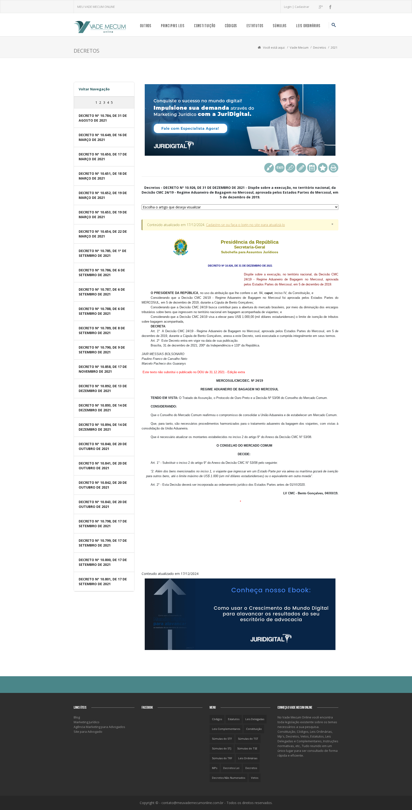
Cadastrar (302, 7)
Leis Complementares (226, 729)
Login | (289, 7)
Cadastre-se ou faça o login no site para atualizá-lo (245, 224)
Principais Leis (173, 25)
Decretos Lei (231, 768)
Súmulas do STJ (221, 748)
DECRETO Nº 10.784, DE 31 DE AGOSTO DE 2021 (103, 118)
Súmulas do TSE (247, 748)
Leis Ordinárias (308, 25)
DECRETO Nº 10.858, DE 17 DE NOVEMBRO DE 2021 (103, 369)
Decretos (319, 47)
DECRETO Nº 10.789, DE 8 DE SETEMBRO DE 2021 (102, 330)
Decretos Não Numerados (228, 777)
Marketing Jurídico (86, 722)
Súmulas (280, 25)
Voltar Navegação (94, 89)
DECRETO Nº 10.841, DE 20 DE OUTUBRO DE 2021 (103, 465)
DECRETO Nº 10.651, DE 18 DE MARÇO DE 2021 (103, 176)
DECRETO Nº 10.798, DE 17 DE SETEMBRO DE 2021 (103, 523)
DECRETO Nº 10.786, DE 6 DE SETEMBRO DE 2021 (102, 272)
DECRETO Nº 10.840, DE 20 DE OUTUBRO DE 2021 (103, 446)
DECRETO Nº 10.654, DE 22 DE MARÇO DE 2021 (103, 233)
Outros (145, 25)
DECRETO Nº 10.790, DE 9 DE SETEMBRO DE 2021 (102, 349)
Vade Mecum (299, 47)
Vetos (254, 777)
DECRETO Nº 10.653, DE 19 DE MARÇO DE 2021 (103, 214)
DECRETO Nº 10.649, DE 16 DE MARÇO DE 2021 (103, 137)
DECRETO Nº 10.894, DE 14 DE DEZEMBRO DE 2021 (103, 427)
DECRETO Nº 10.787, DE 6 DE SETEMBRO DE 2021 (102, 291)
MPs (214, 768)
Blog (77, 717)
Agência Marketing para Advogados (99, 727)
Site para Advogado (88, 731)
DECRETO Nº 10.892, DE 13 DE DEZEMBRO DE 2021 (103, 388)
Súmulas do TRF (222, 758)
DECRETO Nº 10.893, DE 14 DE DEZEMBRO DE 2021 (103, 407)
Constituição (204, 25)
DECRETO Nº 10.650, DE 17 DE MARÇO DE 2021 (103, 156)
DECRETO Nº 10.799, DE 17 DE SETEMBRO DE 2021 (103, 542)
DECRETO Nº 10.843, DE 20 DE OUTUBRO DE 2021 (103, 504)
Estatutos (255, 25)
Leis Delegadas (254, 719)
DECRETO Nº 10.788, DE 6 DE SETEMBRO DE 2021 (102, 311)
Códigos (231, 25)
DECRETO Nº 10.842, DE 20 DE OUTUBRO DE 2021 (103, 485)
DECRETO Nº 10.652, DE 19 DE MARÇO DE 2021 (103, 195)
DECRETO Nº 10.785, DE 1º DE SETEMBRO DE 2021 (102, 253)
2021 (334, 47)
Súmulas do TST (248, 738)
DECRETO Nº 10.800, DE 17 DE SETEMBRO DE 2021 (103, 562)
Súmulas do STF (222, 738)
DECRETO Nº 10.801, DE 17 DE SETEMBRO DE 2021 (103, 581)
